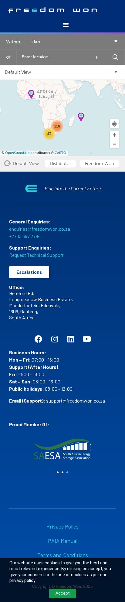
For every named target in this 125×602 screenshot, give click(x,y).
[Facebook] (38, 339)
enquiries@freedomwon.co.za (39, 229)
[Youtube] (86, 339)
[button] (65, 24)
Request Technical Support (36, 255)
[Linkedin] (70, 339)
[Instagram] (54, 339)
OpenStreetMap (17, 153)
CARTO (60, 153)
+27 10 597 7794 (25, 236)
